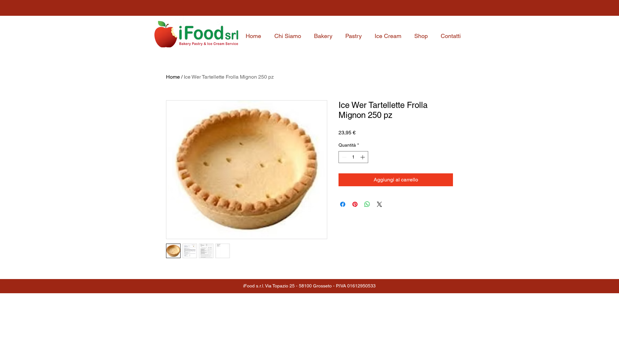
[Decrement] (343, 157)
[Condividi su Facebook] (343, 204)
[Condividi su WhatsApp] (367, 204)
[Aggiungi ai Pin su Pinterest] (355, 204)
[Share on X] (379, 204)
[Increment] (363, 157)
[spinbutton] (353, 157)
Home (173, 77)
